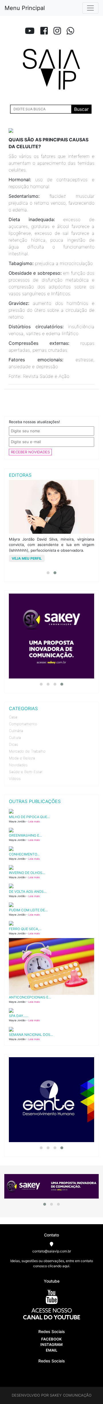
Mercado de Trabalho (27, 751)
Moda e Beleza (22, 758)
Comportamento (23, 724)
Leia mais (34, 821)
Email (51, 1350)
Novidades (18, 765)
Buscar (81, 109)
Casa (13, 717)
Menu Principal (25, 8)
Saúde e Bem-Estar (25, 771)
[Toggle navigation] (90, 8)
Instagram (51, 1344)
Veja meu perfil (27, 558)
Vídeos (15, 778)
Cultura (15, 737)
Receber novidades (30, 452)
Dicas (13, 744)
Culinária (16, 730)
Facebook (51, 1339)
